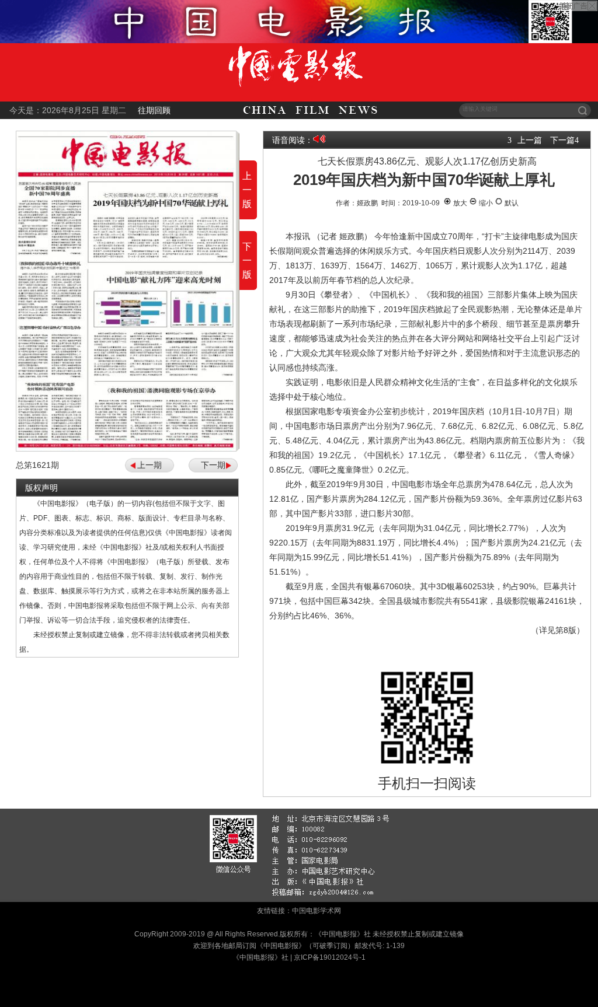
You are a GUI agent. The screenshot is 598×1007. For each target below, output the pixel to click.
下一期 (213, 465)
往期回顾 (154, 110)
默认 (511, 203)
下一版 (247, 260)
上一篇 (529, 140)
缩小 (485, 203)
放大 (459, 203)
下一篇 (562, 140)
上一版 (247, 190)
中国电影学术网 (316, 911)
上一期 (149, 465)
